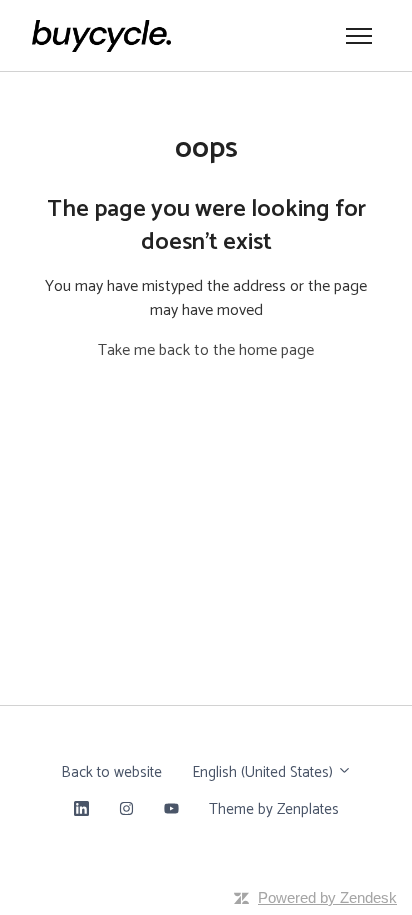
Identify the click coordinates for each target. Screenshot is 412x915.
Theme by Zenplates (273, 809)
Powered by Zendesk (327, 897)
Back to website (111, 772)
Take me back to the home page (206, 350)
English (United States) (264, 772)
